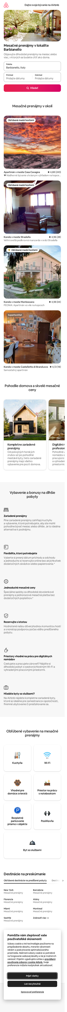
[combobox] (32, 68)
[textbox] (18, 78)
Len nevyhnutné (32, 983)
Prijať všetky (32, 975)
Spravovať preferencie (32, 992)
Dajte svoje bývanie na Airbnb (42, 5)
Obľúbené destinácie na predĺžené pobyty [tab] (25, 880)
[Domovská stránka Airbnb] (6, 5)
